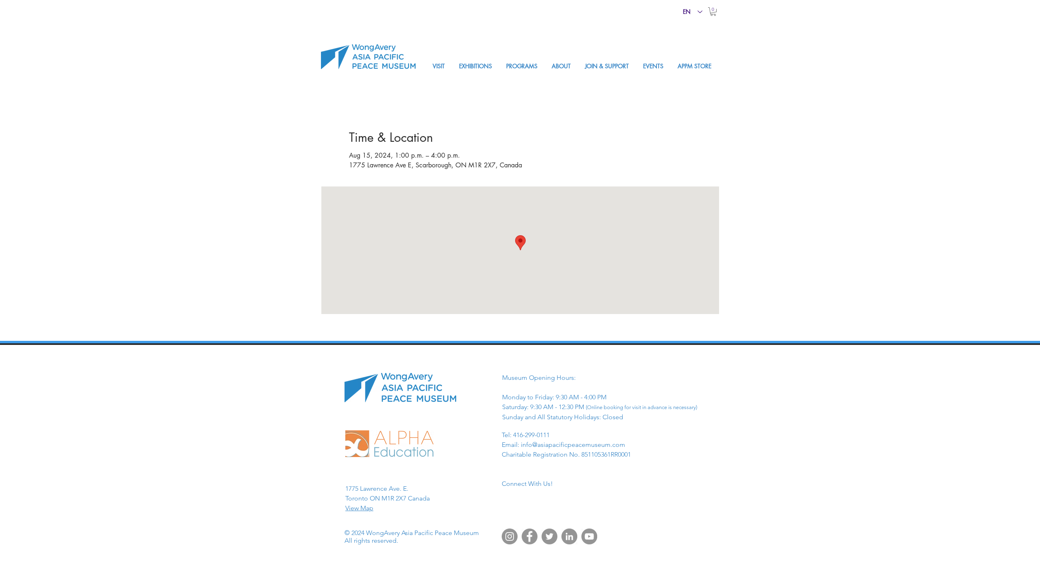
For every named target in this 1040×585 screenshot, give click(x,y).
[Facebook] (529, 536)
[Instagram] (510, 536)
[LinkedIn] (569, 536)
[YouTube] (589, 536)
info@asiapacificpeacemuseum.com (573, 444)
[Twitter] (549, 536)
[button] (713, 11)
